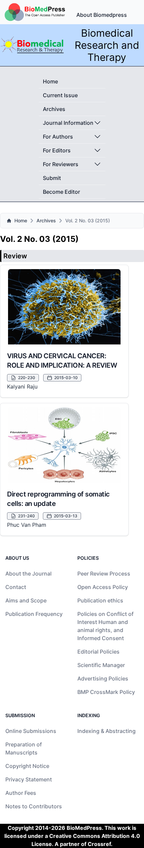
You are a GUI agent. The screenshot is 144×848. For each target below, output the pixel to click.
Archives (54, 109)
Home (50, 81)
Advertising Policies (102, 678)
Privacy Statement (28, 779)
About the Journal (28, 573)
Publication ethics (100, 600)
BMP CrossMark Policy (106, 692)
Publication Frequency (34, 614)
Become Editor (61, 191)
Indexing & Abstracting (106, 731)
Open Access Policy (102, 587)
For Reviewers (60, 164)
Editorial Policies (98, 651)
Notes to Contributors (33, 806)
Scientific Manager (101, 665)
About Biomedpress (101, 14)
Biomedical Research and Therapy (107, 45)
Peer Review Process (103, 573)
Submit (52, 178)
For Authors (58, 136)
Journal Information (68, 122)
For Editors (57, 150)
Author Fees (20, 792)
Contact (15, 587)
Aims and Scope (26, 600)
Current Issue (60, 95)
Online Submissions (30, 731)
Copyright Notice (27, 766)
